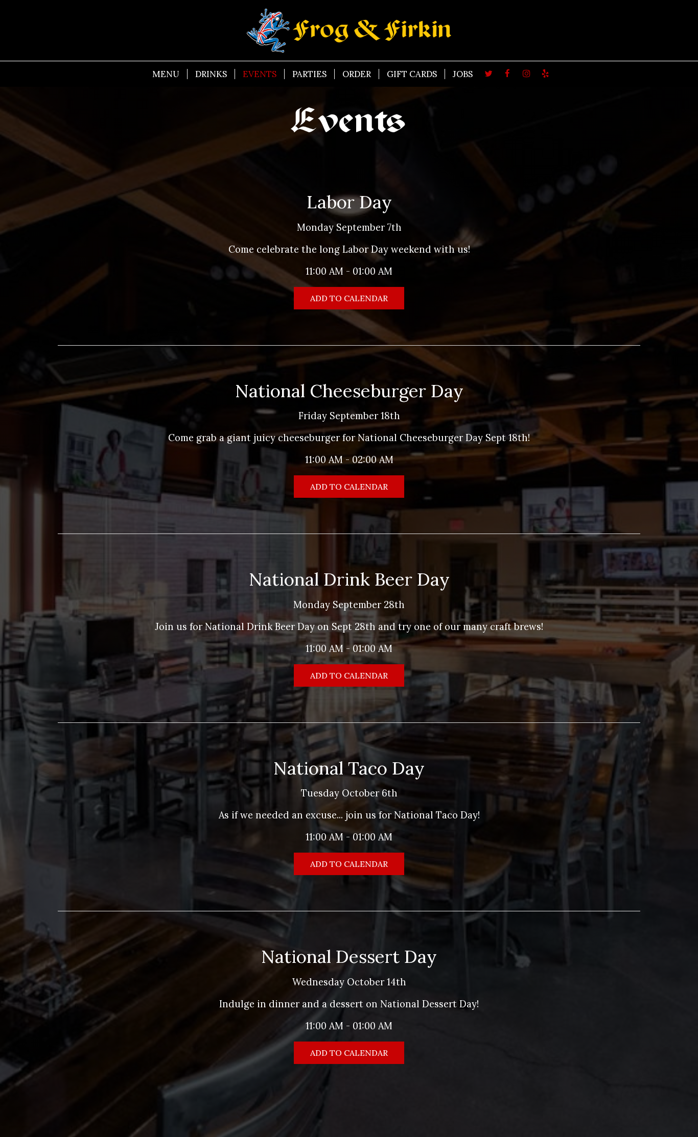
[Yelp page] (545, 73)
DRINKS (211, 74)
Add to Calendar (349, 298)
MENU (165, 74)
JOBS (463, 74)
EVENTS (259, 74)
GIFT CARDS (412, 74)
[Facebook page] (507, 73)
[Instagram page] (526, 73)
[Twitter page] (488, 73)
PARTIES (309, 74)
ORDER (356, 74)
